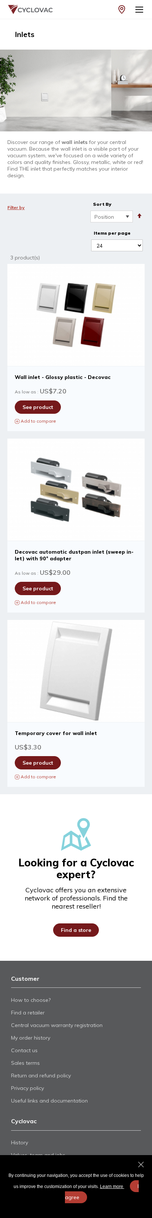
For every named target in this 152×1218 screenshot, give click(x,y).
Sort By (102, 204)
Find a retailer (28, 1012)
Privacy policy (27, 1088)
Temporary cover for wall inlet (56, 733)
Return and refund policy (41, 1075)
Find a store (76, 930)
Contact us (24, 1050)
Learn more (112, 1186)
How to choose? (31, 1000)
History (19, 1142)
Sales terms (25, 1063)
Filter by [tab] (16, 207)
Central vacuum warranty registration (57, 1025)
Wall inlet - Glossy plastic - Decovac (63, 377)
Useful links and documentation (49, 1100)
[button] (76, 421)
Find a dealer (121, 9)
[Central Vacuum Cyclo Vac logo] (26, 9)
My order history (30, 1037)
